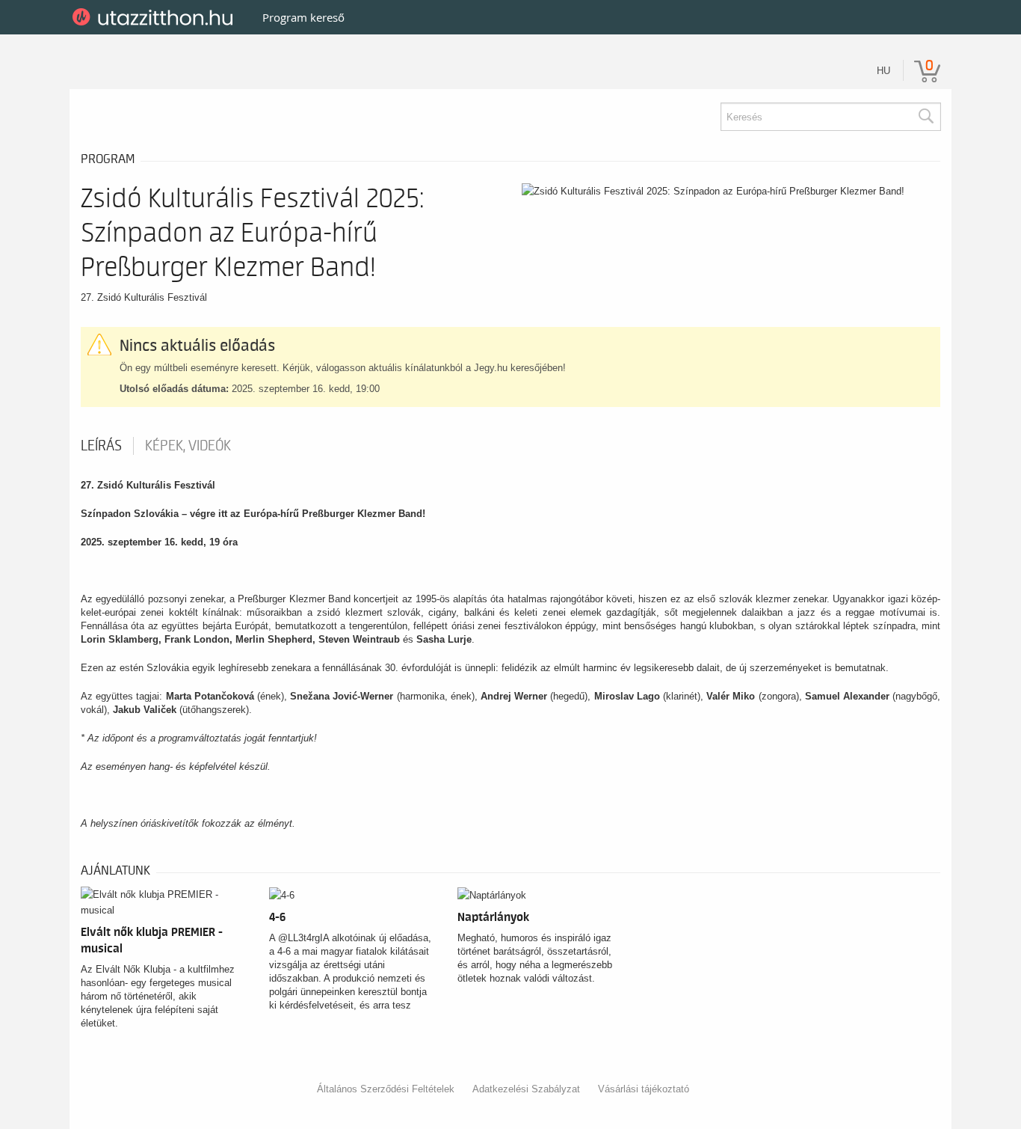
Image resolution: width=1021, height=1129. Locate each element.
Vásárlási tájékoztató (643, 1089)
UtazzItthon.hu (155, 17)
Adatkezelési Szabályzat (526, 1089)
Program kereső (303, 17)
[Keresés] (925, 117)
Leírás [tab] (101, 446)
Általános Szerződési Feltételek (385, 1089)
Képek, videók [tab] (188, 446)
